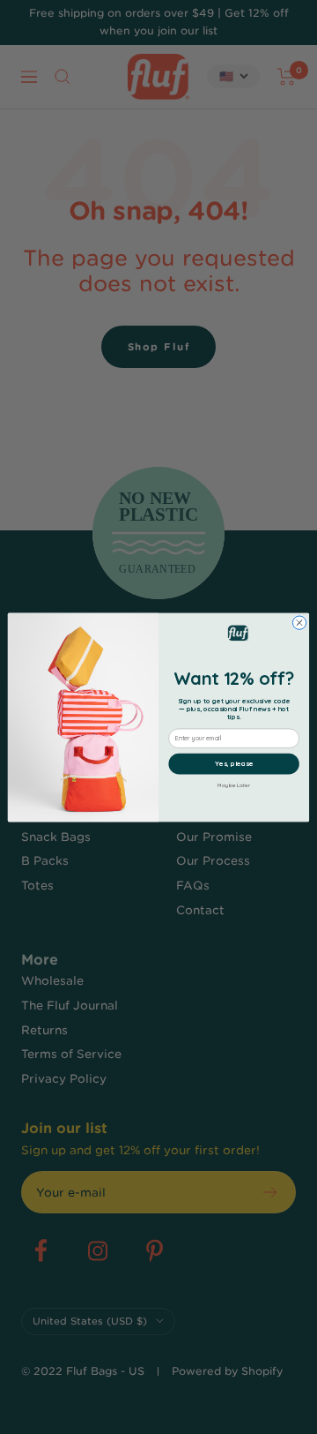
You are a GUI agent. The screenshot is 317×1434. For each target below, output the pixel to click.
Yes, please (234, 763)
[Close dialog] (299, 621)
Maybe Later (233, 784)
